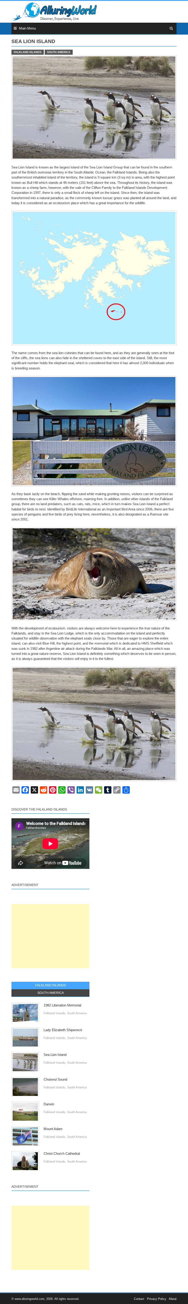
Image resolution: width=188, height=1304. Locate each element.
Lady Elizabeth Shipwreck (63, 1030)
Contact (139, 1299)
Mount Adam (53, 1129)
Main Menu (27, 28)
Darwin (49, 1104)
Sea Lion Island (55, 1055)
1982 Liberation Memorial (62, 1005)
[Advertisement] (50, 936)
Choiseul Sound (55, 1079)
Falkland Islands (27, 52)
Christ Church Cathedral (62, 1153)
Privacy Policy (156, 1299)
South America (58, 52)
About (173, 1299)
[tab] (50, 985)
